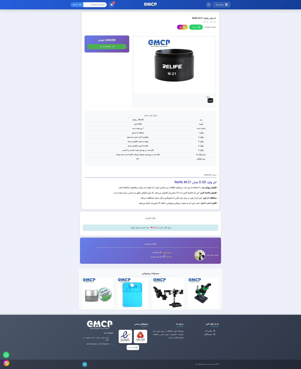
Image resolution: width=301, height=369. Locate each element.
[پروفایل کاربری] (209, 5)
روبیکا (180, 27)
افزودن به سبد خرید (105, 47)
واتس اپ (208, 331)
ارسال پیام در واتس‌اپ (157, 257)
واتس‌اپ (194, 27)
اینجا (155, 227)
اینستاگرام (208, 334)
